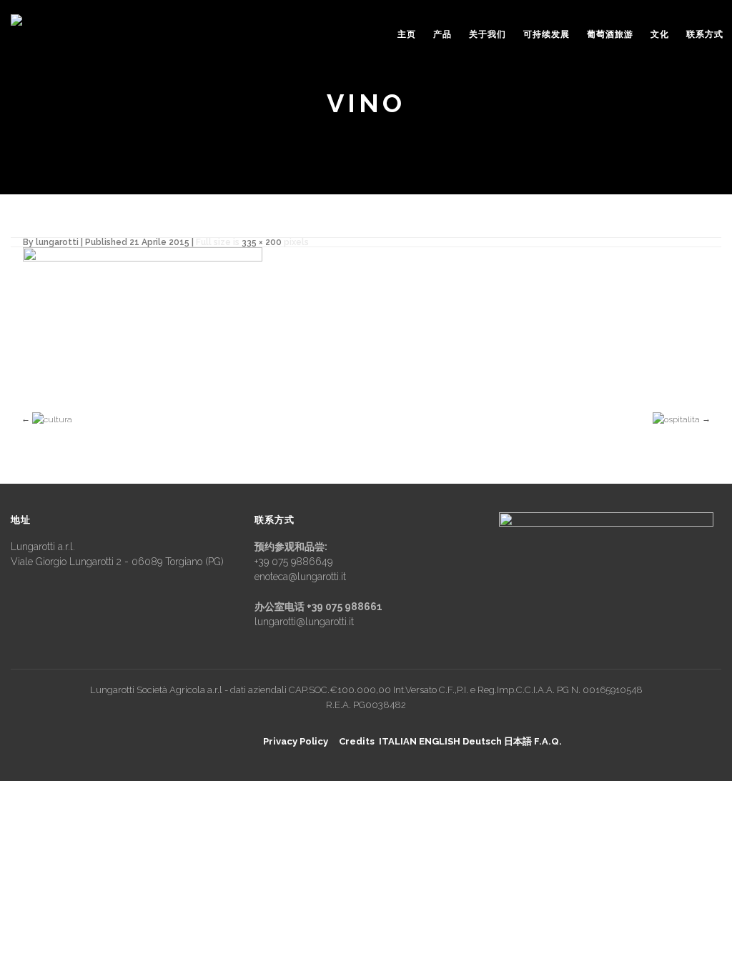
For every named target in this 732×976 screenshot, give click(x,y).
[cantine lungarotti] (54, 28)
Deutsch (482, 741)
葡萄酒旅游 (610, 34)
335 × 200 (262, 242)
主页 (406, 34)
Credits (357, 741)
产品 (442, 34)
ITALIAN (398, 741)
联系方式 (704, 34)
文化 (660, 34)
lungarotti (57, 242)
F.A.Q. (548, 741)
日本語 (518, 741)
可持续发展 (546, 34)
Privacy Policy (295, 741)
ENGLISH (439, 741)
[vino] (142, 318)
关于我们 (487, 34)
